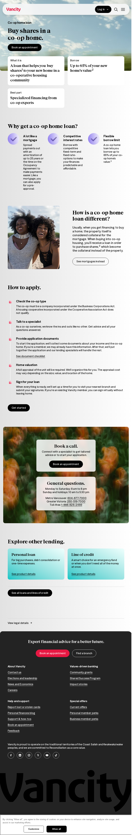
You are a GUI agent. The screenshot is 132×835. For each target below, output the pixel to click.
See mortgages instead (90, 261)
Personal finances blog (21, 713)
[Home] (13, 9)
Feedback (13, 730)
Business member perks (84, 718)
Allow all (56, 829)
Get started (19, 407)
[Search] (116, 9)
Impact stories (78, 684)
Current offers (78, 707)
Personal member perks (84, 713)
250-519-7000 (76, 501)
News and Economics (20, 684)
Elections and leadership (22, 678)
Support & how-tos (19, 718)
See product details (23, 574)
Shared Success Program (85, 678)
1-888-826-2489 (71, 504)
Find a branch (84, 653)
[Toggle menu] (123, 9)
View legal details (20, 623)
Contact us (14, 672)
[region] (66, 825)
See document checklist (30, 356)
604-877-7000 (76, 498)
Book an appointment (25, 47)
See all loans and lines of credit (30, 592)
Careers (12, 690)
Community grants (81, 672)
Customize (33, 829)
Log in (101, 9)
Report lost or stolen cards (24, 707)
